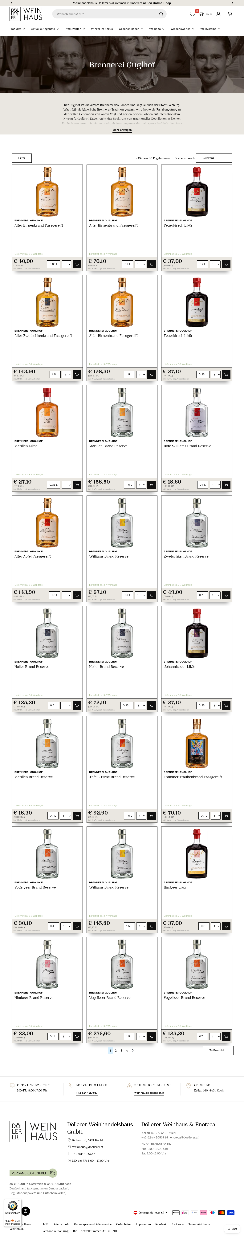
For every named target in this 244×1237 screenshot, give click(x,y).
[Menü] (19, 1201)
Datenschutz (61, 1224)
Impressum (143, 1224)
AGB (45, 1224)
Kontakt (160, 1224)
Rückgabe (177, 1224)
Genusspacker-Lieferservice (93, 1224)
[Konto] (218, 14)
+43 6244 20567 (83, 1154)
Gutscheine (123, 1224)
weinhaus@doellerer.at (87, 1147)
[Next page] (133, 1050)
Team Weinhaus (199, 1224)
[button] (12, 3)
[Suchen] (161, 14)
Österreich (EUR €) (151, 1213)
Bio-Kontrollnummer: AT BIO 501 (95, 1231)
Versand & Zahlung (55, 1231)
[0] (192, 14)
